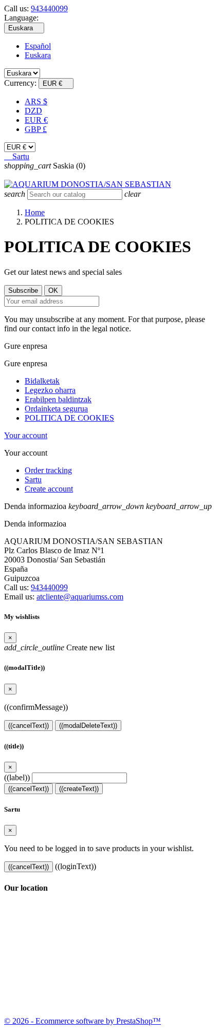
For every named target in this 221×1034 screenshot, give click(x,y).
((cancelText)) (28, 725)
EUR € (36, 120)
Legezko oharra (50, 390)
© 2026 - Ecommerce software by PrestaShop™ (82, 1021)
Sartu (33, 479)
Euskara (38, 55)
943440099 (49, 8)
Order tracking (48, 470)
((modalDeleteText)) (88, 725)
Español (38, 46)
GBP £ (36, 129)
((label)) (17, 777)
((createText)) (79, 789)
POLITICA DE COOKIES (69, 417)
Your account (25, 435)
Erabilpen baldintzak (58, 399)
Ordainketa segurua (56, 408)
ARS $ (36, 101)
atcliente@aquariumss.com (79, 596)
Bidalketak (42, 381)
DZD (33, 110)
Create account (49, 488)
